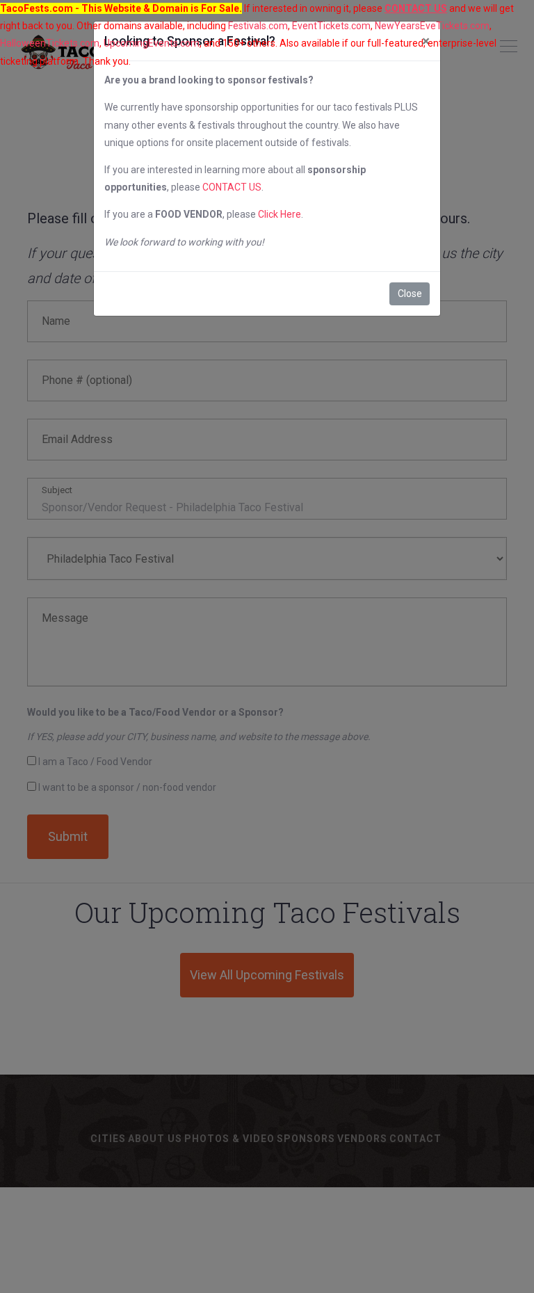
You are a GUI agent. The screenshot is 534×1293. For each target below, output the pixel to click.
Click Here (279, 214)
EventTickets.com (331, 25)
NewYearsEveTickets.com (432, 25)
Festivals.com (258, 25)
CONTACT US (231, 187)
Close (410, 293)
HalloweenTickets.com (49, 43)
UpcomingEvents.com (152, 43)
